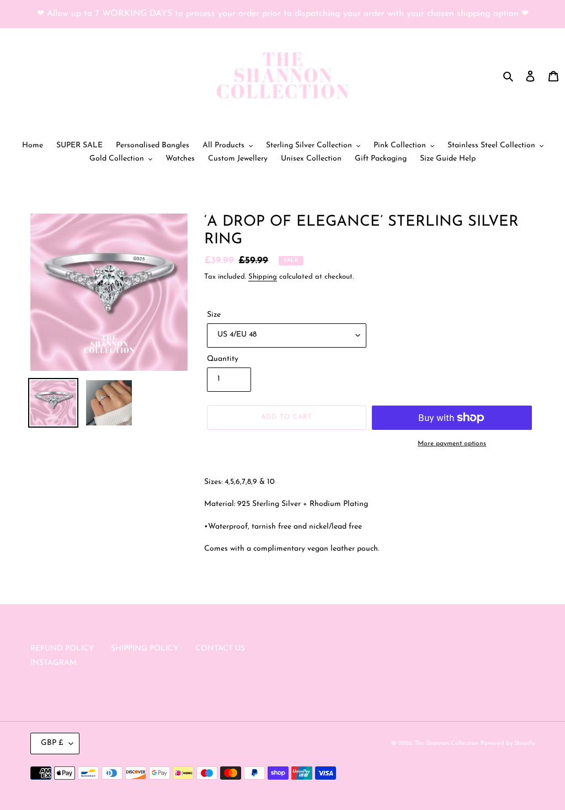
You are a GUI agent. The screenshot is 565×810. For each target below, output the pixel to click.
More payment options (452, 443)
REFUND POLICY (62, 648)
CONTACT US (220, 648)
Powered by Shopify (508, 743)
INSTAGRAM (53, 663)
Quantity (222, 359)
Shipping (262, 276)
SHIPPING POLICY (145, 648)
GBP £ (52, 743)
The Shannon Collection (446, 743)
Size (214, 315)
